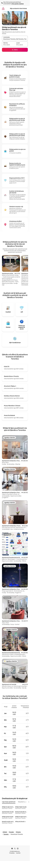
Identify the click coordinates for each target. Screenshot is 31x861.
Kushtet (18, 853)
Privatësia (12, 853)
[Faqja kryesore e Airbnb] (3, 8)
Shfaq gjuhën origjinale (17, 3)
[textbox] (8, 45)
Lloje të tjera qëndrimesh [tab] (8, 802)
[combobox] (14, 39)
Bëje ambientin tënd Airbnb (18, 8)
